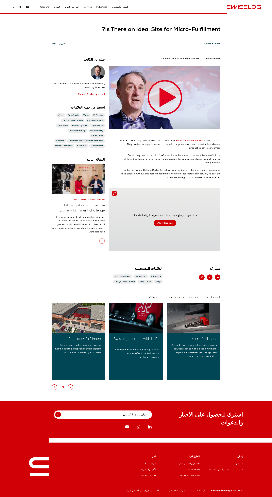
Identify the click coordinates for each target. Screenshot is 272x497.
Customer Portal (147, 475)
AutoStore (194, 469)
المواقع (239, 463)
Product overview (190, 475)
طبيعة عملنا (150, 463)
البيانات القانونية (198, 490)
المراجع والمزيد (72, 6)
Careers (44, 6)
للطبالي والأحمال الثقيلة (188, 463)
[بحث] (12, 7)
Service (88, 6)
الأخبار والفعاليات (148, 469)
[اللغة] (20, 7)
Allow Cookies (165, 222)
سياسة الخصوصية (176, 490)
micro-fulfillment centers (190, 140)
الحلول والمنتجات (120, 6)
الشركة (56, 6)
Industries (101, 6)
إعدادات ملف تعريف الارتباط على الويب (144, 490)
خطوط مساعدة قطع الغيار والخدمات (225, 469)
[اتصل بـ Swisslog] (27, 7)
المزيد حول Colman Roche (91, 94)
